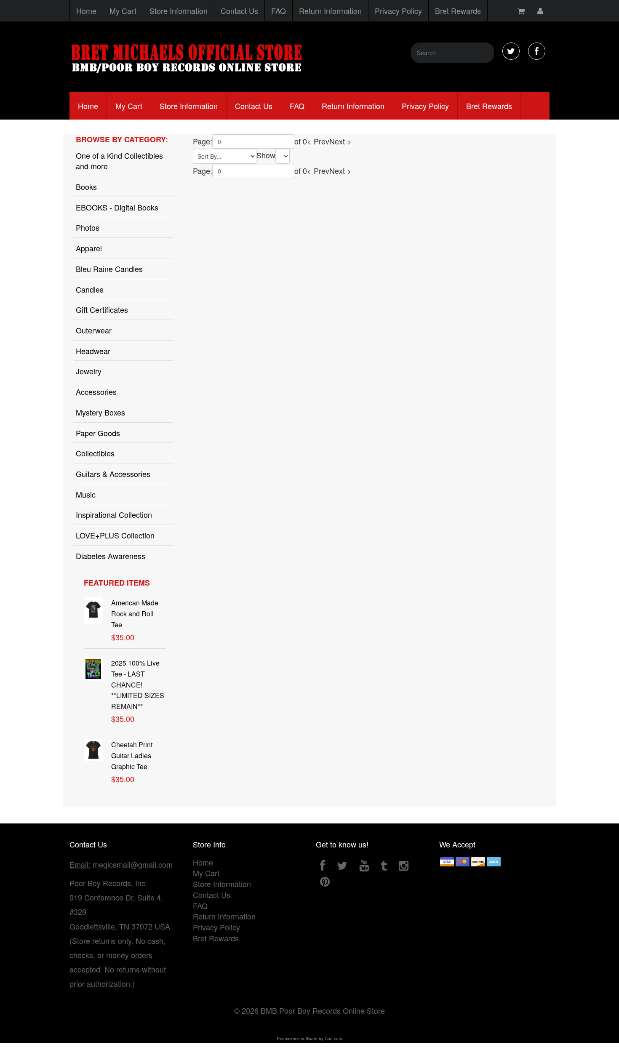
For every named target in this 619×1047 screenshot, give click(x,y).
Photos (87, 227)
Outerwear (94, 330)
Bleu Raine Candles (109, 268)
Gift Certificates (102, 309)
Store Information (178, 10)
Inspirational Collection (114, 514)
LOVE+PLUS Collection (115, 535)
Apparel (89, 247)
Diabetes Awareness (110, 555)
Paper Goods (98, 432)
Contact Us (239, 10)
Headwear (93, 350)
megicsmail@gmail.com (133, 864)
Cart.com (333, 1039)
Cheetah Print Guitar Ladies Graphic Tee (131, 755)
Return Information (330, 10)
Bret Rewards (458, 10)
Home (86, 10)
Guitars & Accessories (113, 473)
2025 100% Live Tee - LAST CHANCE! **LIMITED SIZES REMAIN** (137, 684)
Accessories (96, 391)
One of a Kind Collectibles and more (119, 161)
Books (86, 186)
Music (86, 494)
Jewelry (88, 370)
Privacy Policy (398, 10)
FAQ (278, 10)
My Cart (122, 10)
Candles (90, 289)
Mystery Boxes (100, 412)
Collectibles (95, 453)
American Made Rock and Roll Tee (134, 613)
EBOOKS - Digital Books (117, 207)
